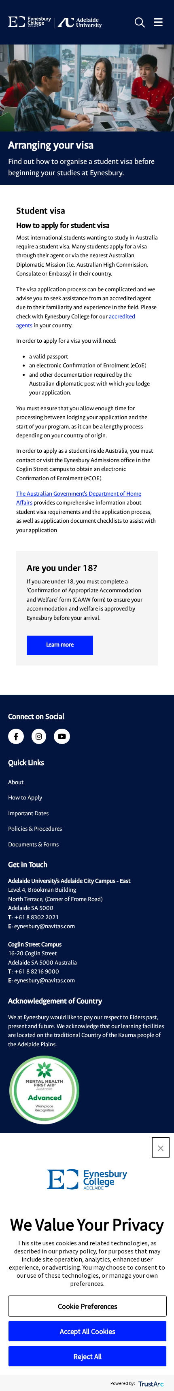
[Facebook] (16, 737)
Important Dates (28, 813)
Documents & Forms (33, 844)
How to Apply (25, 798)
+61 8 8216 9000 (36, 971)
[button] (161, 1147)
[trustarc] (150, 1383)
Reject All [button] (87, 1356)
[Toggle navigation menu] (158, 22)
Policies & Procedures (35, 829)
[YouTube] (62, 737)
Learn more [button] (60, 645)
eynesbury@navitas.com (44, 926)
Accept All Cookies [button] (87, 1331)
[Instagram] (39, 737)
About (15, 782)
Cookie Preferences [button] (87, 1306)
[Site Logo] (55, 22)
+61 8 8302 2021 (36, 917)
